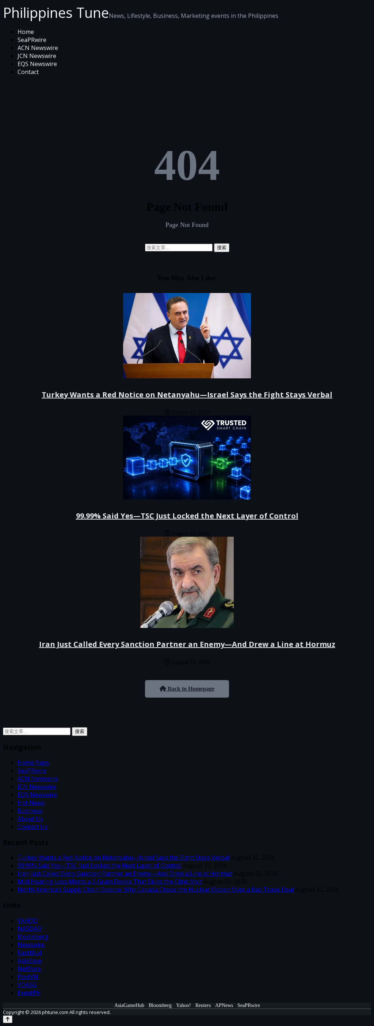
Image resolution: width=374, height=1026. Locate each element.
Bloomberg (33, 937)
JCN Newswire (37, 56)
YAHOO (28, 921)
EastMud (30, 953)
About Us (30, 819)
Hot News (31, 803)
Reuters (203, 1005)
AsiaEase (30, 961)
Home (26, 32)
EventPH (29, 993)
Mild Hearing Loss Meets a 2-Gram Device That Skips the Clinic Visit (110, 882)
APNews (224, 1005)
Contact (28, 72)
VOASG (27, 985)
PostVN (28, 977)
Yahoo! (183, 1005)
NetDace (29, 969)
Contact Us (32, 827)
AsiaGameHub (129, 1005)
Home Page (33, 763)
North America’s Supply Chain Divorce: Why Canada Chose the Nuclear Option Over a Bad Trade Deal (156, 890)
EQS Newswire (37, 64)
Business (30, 811)
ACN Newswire (38, 48)
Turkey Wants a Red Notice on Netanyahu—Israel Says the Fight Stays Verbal (187, 395)
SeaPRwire (32, 40)
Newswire (31, 945)
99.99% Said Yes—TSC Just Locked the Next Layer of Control (187, 516)
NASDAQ (30, 929)
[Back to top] (7, 1019)
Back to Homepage (190, 689)
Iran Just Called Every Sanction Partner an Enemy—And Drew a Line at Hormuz (187, 644)
